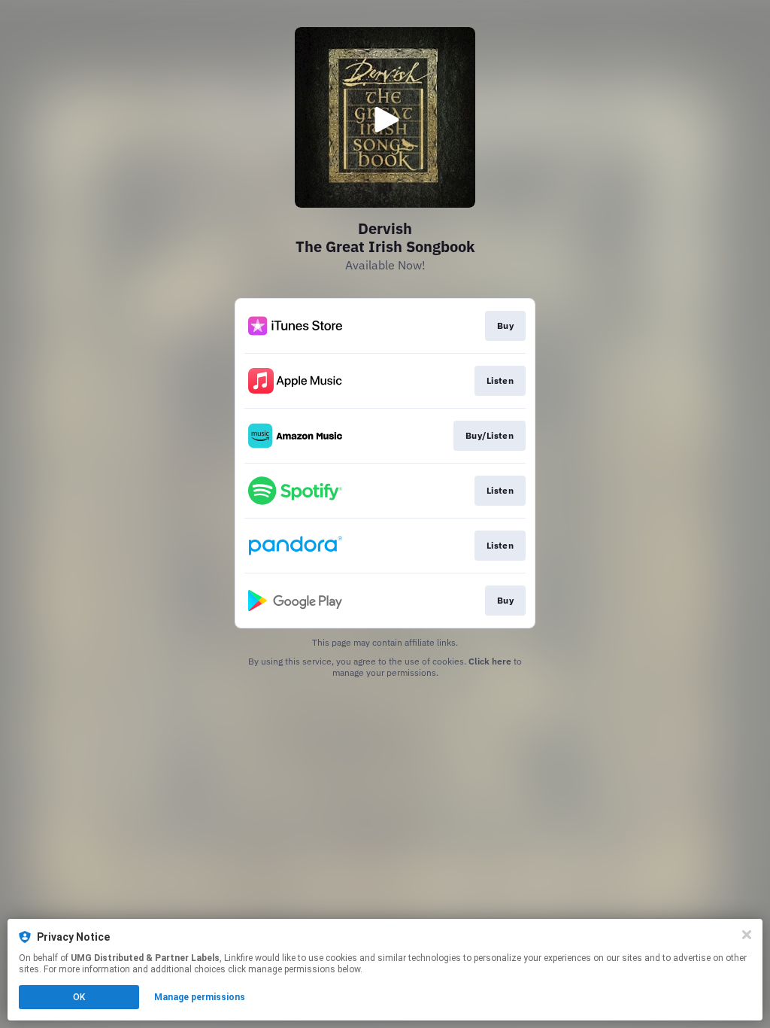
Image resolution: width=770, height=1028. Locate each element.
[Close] (747, 935)
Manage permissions (199, 997)
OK (79, 997)
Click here (489, 661)
